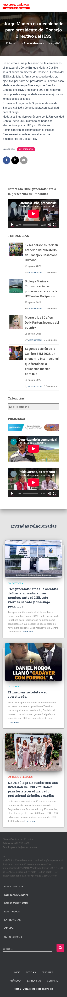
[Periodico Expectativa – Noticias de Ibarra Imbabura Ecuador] (17, 6)
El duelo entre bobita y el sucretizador (27, 694)
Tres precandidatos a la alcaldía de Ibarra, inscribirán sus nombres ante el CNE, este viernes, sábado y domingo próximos (33, 597)
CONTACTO (52, 981)
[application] (33, 213)
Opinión (9, 928)
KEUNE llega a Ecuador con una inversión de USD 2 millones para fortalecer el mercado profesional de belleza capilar (33, 789)
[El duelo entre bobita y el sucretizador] (33, 661)
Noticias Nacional (16, 895)
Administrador (35, 272)
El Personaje (13, 936)
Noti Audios (12, 911)
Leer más (28, 631)
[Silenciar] (49, 224)
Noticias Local (14, 886)
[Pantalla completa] (55, 224)
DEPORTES (47, 972)
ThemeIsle (47, 988)
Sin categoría (26, 149)
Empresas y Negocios (20, 777)
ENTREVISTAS (34, 981)
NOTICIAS (31, 972)
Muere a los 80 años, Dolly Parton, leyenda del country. (42, 322)
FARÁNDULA (15, 981)
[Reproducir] (12, 224)
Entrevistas (12, 919)
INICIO (17, 972)
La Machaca (14, 687)
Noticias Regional (16, 903)
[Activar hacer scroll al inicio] (60, 990)
